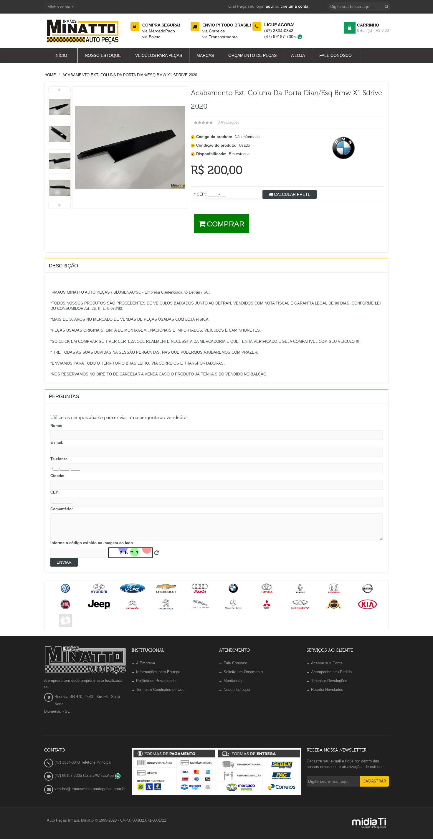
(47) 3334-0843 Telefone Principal (82, 762)
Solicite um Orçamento (243, 672)
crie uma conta (294, 6)
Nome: (56, 425)
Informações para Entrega (158, 672)
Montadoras (234, 681)
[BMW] (343, 148)
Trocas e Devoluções (329, 681)
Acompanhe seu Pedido (331, 672)
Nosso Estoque (237, 689)
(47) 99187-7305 (280, 36)
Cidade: (57, 476)
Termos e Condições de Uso (160, 689)
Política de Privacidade (156, 681)
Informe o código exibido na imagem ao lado (91, 543)
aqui (270, 6)
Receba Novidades (327, 689)
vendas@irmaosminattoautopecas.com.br (89, 789)
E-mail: (56, 442)
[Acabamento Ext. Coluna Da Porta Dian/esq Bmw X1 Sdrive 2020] (60, 107)
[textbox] (359, 6)
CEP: (55, 492)
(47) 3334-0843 (278, 30)
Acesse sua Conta (327, 663)
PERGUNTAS (64, 396)
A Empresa (145, 663)
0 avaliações (228, 122)
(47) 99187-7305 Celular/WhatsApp (84, 775)
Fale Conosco (235, 663)
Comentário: (61, 509)
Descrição (63, 266)
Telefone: (58, 459)
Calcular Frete (291, 194)
